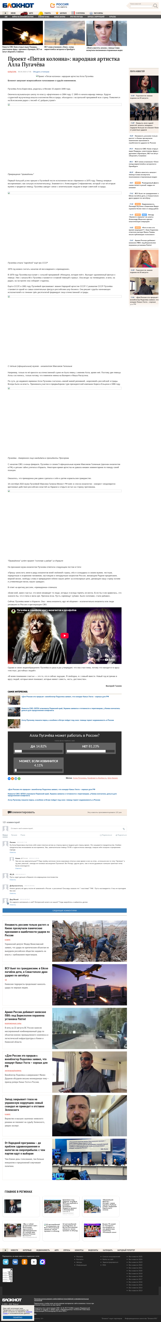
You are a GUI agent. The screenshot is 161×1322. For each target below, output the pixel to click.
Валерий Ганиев (114, 686)
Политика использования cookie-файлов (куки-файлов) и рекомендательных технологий (61, 1299)
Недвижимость (43, 1250)
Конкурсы (79, 1250)
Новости (14, 1250)
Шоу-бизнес (113, 778)
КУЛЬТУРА (12, 72)
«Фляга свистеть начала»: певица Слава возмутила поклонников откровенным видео (143, 174)
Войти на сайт (108, 1259)
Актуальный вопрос (13, 1071)
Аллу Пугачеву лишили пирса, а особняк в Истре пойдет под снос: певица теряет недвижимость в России (67, 720)
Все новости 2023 (135, 1262)
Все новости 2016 (135, 1282)
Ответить (13, 852)
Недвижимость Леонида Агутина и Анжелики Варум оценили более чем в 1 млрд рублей (144, 206)
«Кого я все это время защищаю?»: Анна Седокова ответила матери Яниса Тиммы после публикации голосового (143, 231)
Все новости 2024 (135, 1259)
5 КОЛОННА (80, 13)
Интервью (27, 1250)
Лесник (25, 858)
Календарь (108, 1250)
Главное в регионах (18, 1192)
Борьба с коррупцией (96, 17)
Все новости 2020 (135, 1271)
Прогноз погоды (76, 17)
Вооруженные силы (13, 1023)
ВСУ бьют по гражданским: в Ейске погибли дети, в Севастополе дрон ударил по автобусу (144, 195)
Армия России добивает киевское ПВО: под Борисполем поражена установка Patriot (142, 242)
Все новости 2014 (135, 1288)
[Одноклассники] (12, 778)
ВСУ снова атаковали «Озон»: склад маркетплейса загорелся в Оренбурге (144, 164)
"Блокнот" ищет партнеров (111, 1318)
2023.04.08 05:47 (25, 899)
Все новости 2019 (135, 1273)
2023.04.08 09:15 (20, 874)
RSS (104, 1265)
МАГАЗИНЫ (98, 13)
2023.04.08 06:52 (29, 886)
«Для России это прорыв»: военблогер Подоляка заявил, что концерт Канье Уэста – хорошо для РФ (65, 697)
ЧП (6, 980)
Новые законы (59, 17)
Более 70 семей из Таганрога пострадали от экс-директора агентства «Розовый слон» (109, 1228)
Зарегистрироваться (110, 1262)
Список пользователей (111, 1256)
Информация (81, 1265)
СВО (6, 17)
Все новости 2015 (135, 1285)
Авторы (79, 1262)
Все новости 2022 (135, 1265)
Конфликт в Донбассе (96, 778)
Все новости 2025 (135, 1256)
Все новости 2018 (135, 1276)
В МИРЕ (7, 940)
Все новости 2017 (135, 1279)
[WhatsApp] (19, 778)
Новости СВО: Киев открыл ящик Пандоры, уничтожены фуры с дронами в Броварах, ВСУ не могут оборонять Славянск (144, 152)
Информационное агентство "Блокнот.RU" (141, 1318)
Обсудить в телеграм (41, 72)
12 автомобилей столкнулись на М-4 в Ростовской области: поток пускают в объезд (70, 1227)
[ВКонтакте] (9, 778)
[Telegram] (15, 778)
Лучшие (14, 835)
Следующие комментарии (65, 910)
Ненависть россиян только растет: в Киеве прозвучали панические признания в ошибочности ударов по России (143, 139)
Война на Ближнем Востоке (22, 17)
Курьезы (112, 17)
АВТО (31, 13)
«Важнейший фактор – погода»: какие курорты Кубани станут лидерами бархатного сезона (110, 1205)
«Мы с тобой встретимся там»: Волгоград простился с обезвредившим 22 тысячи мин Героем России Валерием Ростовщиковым (30, 1230)
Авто (57, 1250)
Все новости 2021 (135, 1268)
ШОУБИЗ (63, 13)
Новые (5, 835)
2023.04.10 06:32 (34, 858)
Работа (48, 13)
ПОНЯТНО (17, 1317)
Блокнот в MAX (43, 17)
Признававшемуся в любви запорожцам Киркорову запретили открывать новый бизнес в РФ (18, 1231)
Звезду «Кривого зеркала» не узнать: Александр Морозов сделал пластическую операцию (141, 218)
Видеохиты (93, 1250)
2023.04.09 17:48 (22, 842)
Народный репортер (126, 1250)
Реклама (79, 1256)
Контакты (79, 1259)
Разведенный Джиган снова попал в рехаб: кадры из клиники (144, 185)
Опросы (66, 1250)
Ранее (23, 835)
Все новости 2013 (135, 1290)
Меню (13, 13)
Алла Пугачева (79, 778)
